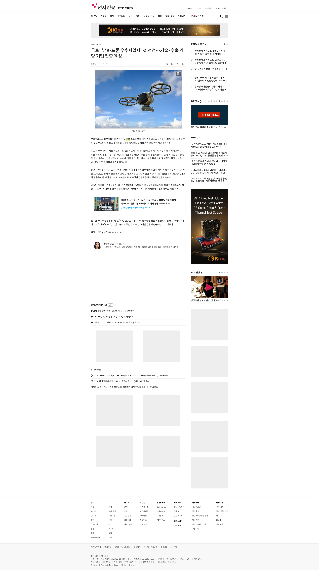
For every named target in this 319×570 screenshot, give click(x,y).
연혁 (218, 515)
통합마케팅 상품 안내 (200, 515)
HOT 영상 (196, 272)
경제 (138, 16)
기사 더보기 (119, 244)
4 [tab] (216, 101)
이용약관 (195, 520)
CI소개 (218, 520)
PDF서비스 (161, 520)
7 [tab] (224, 101)
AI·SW (94, 16)
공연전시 (127, 515)
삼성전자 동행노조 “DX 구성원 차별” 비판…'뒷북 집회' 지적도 (210, 52)
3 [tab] (214, 101)
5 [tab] (219, 101)
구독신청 (208, 8)
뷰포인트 (143, 520)
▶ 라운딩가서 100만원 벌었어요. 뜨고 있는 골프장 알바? (115, 322)
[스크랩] (172, 64)
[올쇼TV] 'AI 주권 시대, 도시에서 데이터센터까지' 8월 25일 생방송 (209, 163)
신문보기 (200, 8)
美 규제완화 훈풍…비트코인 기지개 (211, 68)
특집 (110, 533)
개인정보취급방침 (199, 524)
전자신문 (219, 507)
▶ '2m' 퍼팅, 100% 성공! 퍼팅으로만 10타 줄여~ (112, 316)
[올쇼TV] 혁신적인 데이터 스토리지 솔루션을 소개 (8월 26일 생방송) (120, 381)
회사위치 (219, 524)
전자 (112, 16)
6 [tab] (222, 101)
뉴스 (92, 502)
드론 (128, 139)
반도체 (103, 16)
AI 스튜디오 (144, 511)
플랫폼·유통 (149, 16)
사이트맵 (174, 547)
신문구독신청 (179, 507)
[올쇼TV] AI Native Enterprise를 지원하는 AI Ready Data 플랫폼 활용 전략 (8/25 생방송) (129, 375)
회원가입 (225, 8)
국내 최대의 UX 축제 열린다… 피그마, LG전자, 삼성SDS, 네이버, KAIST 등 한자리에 (209, 173)
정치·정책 (169, 16)
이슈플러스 (144, 507)
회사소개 (104, 556)
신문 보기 (177, 511)
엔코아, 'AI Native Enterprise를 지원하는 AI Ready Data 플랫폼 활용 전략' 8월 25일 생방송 (209, 155)
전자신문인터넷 (222, 511)
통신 (131, 16)
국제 (110, 520)
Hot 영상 (143, 515)
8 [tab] (227, 101)
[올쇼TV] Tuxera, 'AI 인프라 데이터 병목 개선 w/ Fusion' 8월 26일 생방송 (209, 145)
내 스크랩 (177, 525)
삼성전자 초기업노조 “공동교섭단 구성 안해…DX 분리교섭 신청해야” (211, 61)
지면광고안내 (197, 507)
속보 (92, 507)
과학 (160, 16)
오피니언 (182, 16)
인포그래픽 (144, 524)
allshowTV (161, 511)
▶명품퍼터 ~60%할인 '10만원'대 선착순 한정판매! (113, 310)
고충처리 (195, 529)
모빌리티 (121, 16)
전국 (110, 524)
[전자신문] (112, 6)
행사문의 (195, 511)
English (189, 8)
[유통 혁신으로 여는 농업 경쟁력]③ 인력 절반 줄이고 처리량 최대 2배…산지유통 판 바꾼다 (142, 247)
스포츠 (111, 529)
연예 (125, 507)
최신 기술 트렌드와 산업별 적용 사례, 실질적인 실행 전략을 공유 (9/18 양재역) (124, 387)
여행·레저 (128, 524)
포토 (125, 511)
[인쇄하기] (183, 63)
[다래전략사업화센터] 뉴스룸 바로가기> (137, 207)
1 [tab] (224, 44)
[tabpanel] (209, 70)
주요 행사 (196, 101)
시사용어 (160, 515)
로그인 (218, 8)
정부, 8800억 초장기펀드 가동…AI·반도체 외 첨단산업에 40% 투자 (211, 79)
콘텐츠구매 (178, 515)
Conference (161, 507)
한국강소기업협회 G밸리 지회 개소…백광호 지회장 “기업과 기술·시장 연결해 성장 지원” (211, 88)
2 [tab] (227, 44)
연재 (110, 537)
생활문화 (127, 520)
